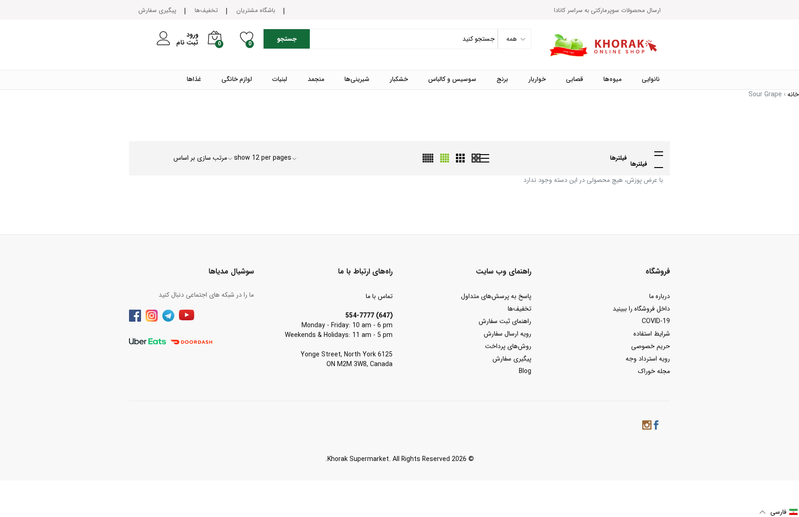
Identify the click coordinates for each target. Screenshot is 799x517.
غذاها (194, 79)
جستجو (287, 39)
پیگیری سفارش (157, 10)
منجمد (315, 79)
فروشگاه (657, 271)
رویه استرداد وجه (648, 359)
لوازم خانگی (236, 79)
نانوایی (651, 79)
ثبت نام (187, 43)
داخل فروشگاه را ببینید (641, 309)
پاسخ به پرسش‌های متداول (496, 296)
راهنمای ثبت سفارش (505, 321)
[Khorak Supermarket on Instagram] (646, 426)
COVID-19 (656, 321)
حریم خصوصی (650, 346)
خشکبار (399, 79)
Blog (525, 371)
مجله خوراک (654, 371)
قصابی (574, 79)
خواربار (537, 79)
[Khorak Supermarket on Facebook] (656, 426)
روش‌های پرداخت (508, 346)
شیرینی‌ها (356, 79)
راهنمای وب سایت (503, 271)
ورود (192, 35)
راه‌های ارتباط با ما (365, 271)
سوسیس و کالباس (452, 79)
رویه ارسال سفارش (507, 334)
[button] (778, 512)
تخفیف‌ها (206, 10)
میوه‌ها (612, 79)
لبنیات (279, 79)
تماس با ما (379, 296)
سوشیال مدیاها (231, 271)
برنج (502, 79)
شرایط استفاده (651, 334)
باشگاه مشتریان (255, 10)
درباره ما (659, 296)
